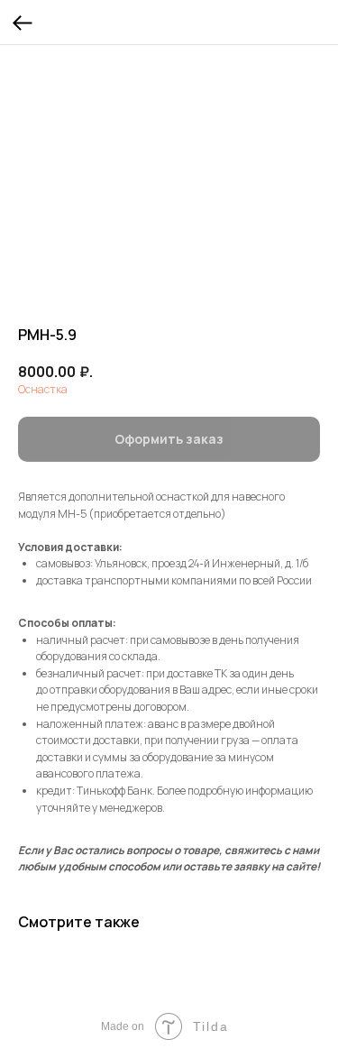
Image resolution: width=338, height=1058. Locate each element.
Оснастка (43, 389)
